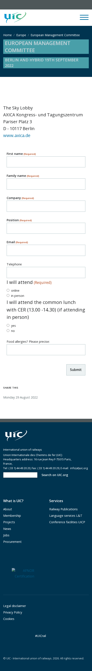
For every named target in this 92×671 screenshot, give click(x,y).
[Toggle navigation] (84, 19)
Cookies (8, 619)
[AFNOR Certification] (23, 573)
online (15, 290)
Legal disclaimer (14, 606)
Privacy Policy (12, 612)
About (7, 509)
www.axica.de (16, 135)
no (13, 331)
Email (17, 242)
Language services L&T (65, 516)
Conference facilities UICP (67, 522)
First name (21, 154)
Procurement (12, 542)
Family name (23, 176)
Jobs (6, 535)
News (7, 529)
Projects (9, 522)
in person (17, 296)
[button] (52, 17)
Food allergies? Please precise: (28, 341)
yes (13, 326)
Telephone (14, 264)
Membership (12, 516)
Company (20, 198)
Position (19, 220)
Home (7, 35)
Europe (21, 35)
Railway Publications (63, 509)
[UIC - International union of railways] (16, 435)
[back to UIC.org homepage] (15, 17)
